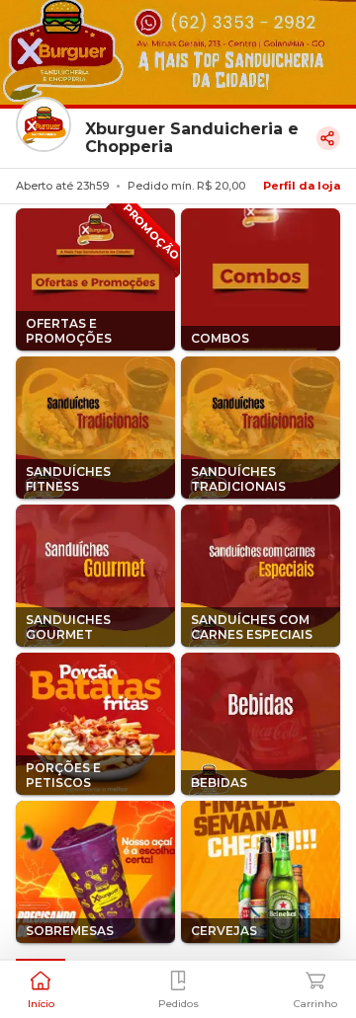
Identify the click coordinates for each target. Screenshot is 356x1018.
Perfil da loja (301, 186)
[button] (40, 987)
